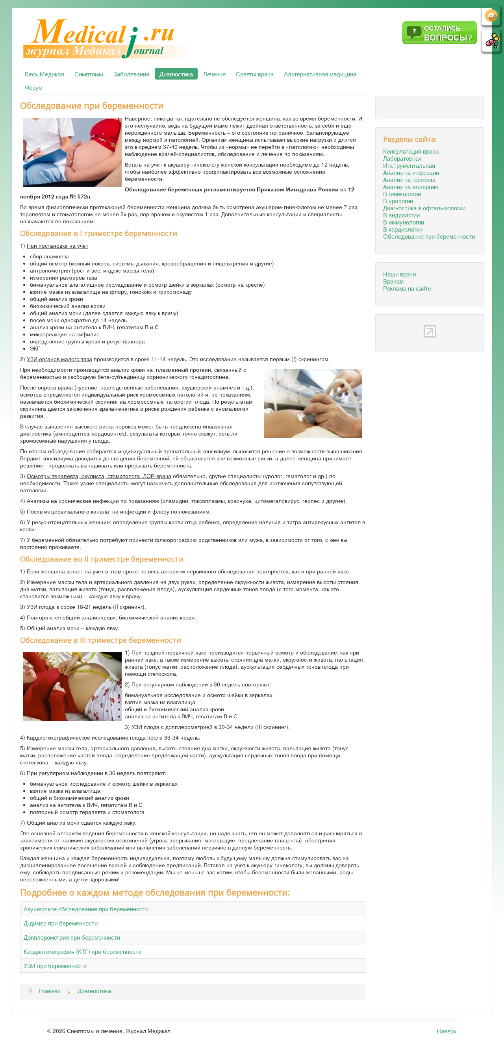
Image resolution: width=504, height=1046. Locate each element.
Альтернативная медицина (320, 73)
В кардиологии (402, 228)
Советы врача (255, 73)
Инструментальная (409, 165)
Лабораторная (402, 157)
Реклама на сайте (407, 287)
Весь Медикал (44, 73)
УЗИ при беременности (55, 965)
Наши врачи (399, 273)
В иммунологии (403, 221)
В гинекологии (402, 193)
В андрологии (401, 214)
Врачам (393, 280)
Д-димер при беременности (61, 922)
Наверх (447, 1030)
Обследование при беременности (429, 235)
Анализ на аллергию (410, 186)
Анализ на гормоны (409, 179)
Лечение (214, 73)
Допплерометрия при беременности (72, 937)
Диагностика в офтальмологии (424, 207)
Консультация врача (411, 150)
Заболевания (131, 73)
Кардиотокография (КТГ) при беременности (82, 951)
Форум (34, 87)
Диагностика (176, 73)
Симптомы (88, 73)
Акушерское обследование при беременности (86, 908)
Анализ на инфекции (411, 172)
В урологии (398, 200)
